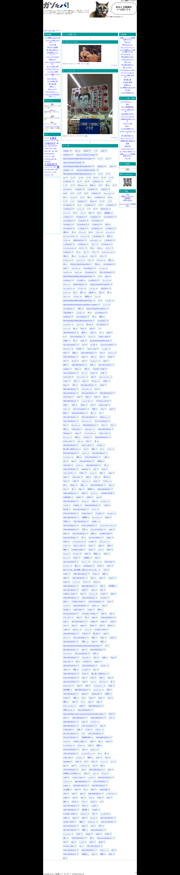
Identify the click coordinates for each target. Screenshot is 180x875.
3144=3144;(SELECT (80, 605)
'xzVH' (108, 741)
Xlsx (103, 605)
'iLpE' (112, 657)
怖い (52, 122)
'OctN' (92, 332)
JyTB (89, 745)
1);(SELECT (67, 252)
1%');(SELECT (89, 272)
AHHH (89, 497)
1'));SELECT (99, 197)
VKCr (86, 773)
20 (94, 177)
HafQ (92, 789)
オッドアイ (96, 517)
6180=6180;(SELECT (70, 597)
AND (102, 151)
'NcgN (84, 673)
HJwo (65, 385)
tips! (64, 765)
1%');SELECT (96, 228)
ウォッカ (66, 653)
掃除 (75, 698)
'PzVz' (96, 477)
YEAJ (82, 328)
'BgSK (101, 842)
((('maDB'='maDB (77, 549)
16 (64, 177)
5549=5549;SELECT (69, 356)
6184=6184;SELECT (78, 838)
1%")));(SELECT (81, 316)
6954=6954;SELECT (104, 489)
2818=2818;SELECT (88, 850)
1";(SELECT (82, 228)
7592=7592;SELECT (79, 521)
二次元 (112, 637)
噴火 (76, 566)
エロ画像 (66, 789)
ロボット (103, 850)
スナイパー (85, 421)
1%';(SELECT (102, 320)
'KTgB (107, 834)
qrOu (106, 757)
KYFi (76, 789)
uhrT (96, 557)
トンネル (82, 256)
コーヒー (104, 501)
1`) (64, 201)
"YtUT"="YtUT (78, 545)
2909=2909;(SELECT (70, 657)
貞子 (75, 381)
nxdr (73, 793)
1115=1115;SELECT (95, 537)
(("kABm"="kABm (69, 813)
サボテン (106, 481)
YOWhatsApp (87, 566)
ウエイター (85, 389)
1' (63, 185)
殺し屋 (95, 633)
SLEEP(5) (100, 166)
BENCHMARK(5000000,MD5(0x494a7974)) (77, 166)
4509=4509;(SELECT (70, 529)
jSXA (107, 276)
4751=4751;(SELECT (107, 344)
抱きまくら (104, 417)
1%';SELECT (67, 224)
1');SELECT (91, 189)
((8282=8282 (104, 789)
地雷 (93, 637)
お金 (64, 621)
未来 (78, 729)
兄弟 (108, 689)
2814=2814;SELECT (106, 817)
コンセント (94, 361)
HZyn (84, 805)
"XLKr (90, 549)
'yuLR (112, 621)
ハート (65, 213)
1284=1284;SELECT (97, 830)
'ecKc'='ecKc (76, 477)
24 (107, 181)
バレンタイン (67, 288)
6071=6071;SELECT (69, 733)
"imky (110, 473)
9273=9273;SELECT (69, 737)
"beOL (82, 340)
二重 (105, 457)
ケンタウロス (67, 745)
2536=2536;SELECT (69, 469)
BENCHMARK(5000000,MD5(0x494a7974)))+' (78, 300)
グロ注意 (80, 280)
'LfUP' (78, 834)
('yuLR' (103, 593)
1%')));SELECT (82, 224)
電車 (64, 256)
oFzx (82, 593)
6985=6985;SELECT (88, 586)
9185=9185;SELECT (69, 501)
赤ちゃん (81, 185)
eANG (109, 566)
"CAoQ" (111, 578)
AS (107, 158)
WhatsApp (66, 433)
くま (92, 681)
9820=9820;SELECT (69, 389)
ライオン (79, 312)
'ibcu (89, 702)
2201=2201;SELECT (69, 561)
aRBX (84, 493)
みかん (94, 605)
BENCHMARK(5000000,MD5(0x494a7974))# (77, 320)
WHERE (66, 151)
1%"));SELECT (68, 220)
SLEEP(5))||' (67, 316)
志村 (73, 405)
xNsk (65, 793)
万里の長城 (67, 312)
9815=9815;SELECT (98, 785)
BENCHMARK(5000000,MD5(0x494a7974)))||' (78, 276)
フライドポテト (68, 473)
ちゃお (92, 817)
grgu (101, 352)
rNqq (91, 328)
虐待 (109, 260)
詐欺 (85, 369)
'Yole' (78, 617)
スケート (96, 561)
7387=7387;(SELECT (93, 846)
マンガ (72, 197)
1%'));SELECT (68, 228)
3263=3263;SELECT (88, 597)
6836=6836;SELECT (96, 649)
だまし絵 (66, 189)
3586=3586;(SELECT (95, 769)
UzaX (83, 721)
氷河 (106, 224)
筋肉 (91, 185)
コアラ (78, 465)
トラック (79, 260)
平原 (83, 529)
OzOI (93, 641)
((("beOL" (86, 437)
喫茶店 (87, 296)
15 (106, 174)
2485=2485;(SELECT (70, 633)
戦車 (99, 609)
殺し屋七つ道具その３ (70, 449)
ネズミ (84, 453)
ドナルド (76, 296)
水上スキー (89, 429)
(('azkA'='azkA (103, 405)
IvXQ (96, 397)
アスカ (104, 773)
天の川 (96, 582)
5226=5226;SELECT (69, 421)
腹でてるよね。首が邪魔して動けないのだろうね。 (80, 570)
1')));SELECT (67, 209)
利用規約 (127, 198)
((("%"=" (82, 248)
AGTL (96, 481)
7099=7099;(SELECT (70, 673)
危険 (74, 669)
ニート (65, 328)
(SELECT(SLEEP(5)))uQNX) (72, 162)
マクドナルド (89, 433)
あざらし (76, 629)
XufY (98, 757)
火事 (87, 477)
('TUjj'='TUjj (67, 377)
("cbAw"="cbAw (77, 777)
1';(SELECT (96, 224)
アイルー (81, 288)
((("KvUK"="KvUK (102, 401)
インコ (92, 473)
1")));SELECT (67, 205)
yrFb (72, 765)
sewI (83, 361)
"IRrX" (65, 669)
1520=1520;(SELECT (95, 601)
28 (86, 181)
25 (99, 185)
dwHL (110, 685)
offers (112, 593)
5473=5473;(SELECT (70, 805)
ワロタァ (104, 665)
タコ (90, 797)
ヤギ (83, 801)
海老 (92, 533)
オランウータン (68, 706)
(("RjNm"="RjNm (77, 601)
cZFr (101, 356)
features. (97, 661)
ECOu (99, 566)
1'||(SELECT (96, 181)
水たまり (95, 381)
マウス (90, 336)
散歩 (87, 397)
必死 (64, 601)
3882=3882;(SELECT (80, 574)
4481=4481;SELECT (92, 465)
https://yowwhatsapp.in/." (104, 838)
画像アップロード (128, 196)
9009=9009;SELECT (95, 706)
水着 (64, 405)
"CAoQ (89, 609)
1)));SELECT (94, 217)
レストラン (97, 689)
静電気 (90, 489)
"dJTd (105, 570)
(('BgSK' (79, 348)
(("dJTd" (91, 541)
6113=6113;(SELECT (69, 613)
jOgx (95, 657)
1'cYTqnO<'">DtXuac (89, 613)
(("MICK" (76, 505)
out (83, 769)
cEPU (91, 842)
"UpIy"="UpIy (103, 433)
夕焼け (105, 381)
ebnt (113, 850)
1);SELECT (81, 201)
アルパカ (85, 657)
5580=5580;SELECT (69, 332)
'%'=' (85, 252)
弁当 (92, 578)
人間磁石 (87, 557)
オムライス (67, 348)
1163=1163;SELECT (81, 653)
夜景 (108, 236)
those (108, 797)
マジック (109, 232)
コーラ (93, 493)
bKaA (74, 817)
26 (64, 193)
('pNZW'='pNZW (68, 822)
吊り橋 (65, 609)
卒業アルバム (67, 710)
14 (99, 174)
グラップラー (81, 377)
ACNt (92, 677)
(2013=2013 (67, 465)
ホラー (65, 409)
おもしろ (94, 749)
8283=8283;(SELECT (80, 785)
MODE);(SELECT (79, 284)
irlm (73, 461)
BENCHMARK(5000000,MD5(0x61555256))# (77, 158)
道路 (77, 457)
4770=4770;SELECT (107, 822)
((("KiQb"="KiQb (100, 629)
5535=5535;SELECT (69, 826)
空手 (73, 385)
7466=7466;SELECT (78, 578)
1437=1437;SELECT (79, 637)
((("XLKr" (99, 513)
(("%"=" (108, 248)
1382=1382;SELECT (69, 753)
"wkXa (65, 629)
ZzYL (103, 425)
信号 (94, 653)
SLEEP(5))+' (105, 288)
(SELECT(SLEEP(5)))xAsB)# (85, 155)
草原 (91, 365)
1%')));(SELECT (89, 268)
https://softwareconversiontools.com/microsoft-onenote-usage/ (81, 645)
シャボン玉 (104, 813)
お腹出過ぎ (67, 497)
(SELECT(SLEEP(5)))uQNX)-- (86, 170)
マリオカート (98, 685)
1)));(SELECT (93, 280)
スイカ (65, 741)
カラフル (102, 681)
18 (85, 193)
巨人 (110, 485)
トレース (84, 236)
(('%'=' (92, 256)
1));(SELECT (67, 280)
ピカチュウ (67, 260)
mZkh (97, 834)
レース (75, 582)
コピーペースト (104, 377)
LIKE (111, 166)
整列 (64, 365)
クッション (67, 834)
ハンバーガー (86, 401)
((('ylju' (88, 729)
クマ (81, 213)
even (98, 497)
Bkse (93, 617)
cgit (92, 826)
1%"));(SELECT (100, 312)
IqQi (101, 625)
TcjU (64, 361)
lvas (85, 449)
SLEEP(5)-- (66, 170)
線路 (74, 352)
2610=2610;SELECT (88, 393)
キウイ (65, 637)
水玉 (98, 248)
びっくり (66, 437)
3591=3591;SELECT (88, 417)
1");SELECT (110, 205)
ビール (65, 292)
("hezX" (65, 381)
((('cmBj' (94, 809)
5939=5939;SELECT (69, 854)
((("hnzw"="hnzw (68, 846)
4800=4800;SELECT (81, 781)
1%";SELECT (80, 217)
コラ (94, 773)
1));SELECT (82, 220)
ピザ (110, 717)
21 (78, 193)
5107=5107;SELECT (79, 533)
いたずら (109, 300)
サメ (83, 373)
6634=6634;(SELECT (105, 777)
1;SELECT (104, 189)
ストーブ (106, 280)
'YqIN (100, 545)
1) (87, 177)
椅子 (90, 213)
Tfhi (64, 842)
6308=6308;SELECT (94, 793)
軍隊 (83, 332)
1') (110, 177)
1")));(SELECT (97, 236)
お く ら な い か (68, 71)
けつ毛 (93, 344)
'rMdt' (65, 578)
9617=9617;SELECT (105, 365)
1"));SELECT (89, 205)
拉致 (76, 437)
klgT (101, 590)
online (83, 826)
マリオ (65, 240)
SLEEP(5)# (66, 155)
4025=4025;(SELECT (70, 665)
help (81, 793)
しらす (82, 842)
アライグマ (67, 617)
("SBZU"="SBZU (79, 741)
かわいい (53, 110)
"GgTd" (92, 373)
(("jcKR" (99, 445)
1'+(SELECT (67, 181)
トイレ (79, 209)
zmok (105, 361)
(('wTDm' (86, 661)
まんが (74, 361)
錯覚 (108, 545)
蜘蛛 (64, 549)
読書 (93, 409)
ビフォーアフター (69, 236)
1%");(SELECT (101, 324)
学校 (96, 264)
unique (82, 625)
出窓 (100, 677)
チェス (65, 553)
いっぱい (105, 348)
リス (96, 296)
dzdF (86, 685)
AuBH (65, 797)
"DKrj (94, 501)
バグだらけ (110, 793)
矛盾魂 (84, 854)
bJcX (83, 749)
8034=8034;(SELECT (70, 453)
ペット (103, 761)
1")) (101, 201)
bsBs (83, 817)
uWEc (102, 637)
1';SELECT (95, 193)
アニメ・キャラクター (52, 126)
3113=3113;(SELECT (101, 421)
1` (71, 201)
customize (66, 369)
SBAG (77, 369)
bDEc (110, 854)
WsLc (93, 761)
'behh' (65, 477)
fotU (95, 469)
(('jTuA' (95, 574)
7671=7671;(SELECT (80, 409)
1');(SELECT (110, 228)
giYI (92, 405)
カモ (64, 625)
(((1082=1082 (67, 729)
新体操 (100, 461)
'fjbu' (73, 625)
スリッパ (92, 593)
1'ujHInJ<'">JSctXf (69, 593)
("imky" (65, 574)
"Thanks (92, 621)
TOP (45, 30)
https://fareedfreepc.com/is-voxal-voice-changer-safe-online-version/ (83, 714)
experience (85, 469)
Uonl (93, 854)
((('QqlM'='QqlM (105, 533)
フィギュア (67, 457)
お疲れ (65, 340)
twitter (103, 621)
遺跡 (81, 822)
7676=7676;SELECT (76, 336)
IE (85, 761)
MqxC (65, 533)
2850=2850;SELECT (104, 429)
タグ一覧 (51, 30)
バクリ (109, 449)
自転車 (91, 292)
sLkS (109, 769)
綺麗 (98, 745)
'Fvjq (102, 409)
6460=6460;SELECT (78, 365)
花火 (92, 356)
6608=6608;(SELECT (103, 737)
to (63, 336)
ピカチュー (92, 822)
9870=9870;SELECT (69, 445)
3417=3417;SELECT (69, 590)
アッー (115, 65)
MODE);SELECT (78, 240)
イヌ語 (93, 805)
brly (111, 613)
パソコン (92, 288)
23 (78, 181)
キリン (65, 284)
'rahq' (83, 649)
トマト (87, 629)
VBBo (65, 817)
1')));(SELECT (105, 244)
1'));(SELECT (82, 244)
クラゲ (65, 545)
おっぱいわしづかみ (70, 42)
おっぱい (111, 513)
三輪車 (107, 694)
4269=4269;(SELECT (87, 352)
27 (71, 193)
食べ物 (65, 509)
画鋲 (93, 449)
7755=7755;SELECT (99, 781)
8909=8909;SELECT (89, 425)
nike (83, 677)
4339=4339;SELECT (88, 665)
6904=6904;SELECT (69, 725)
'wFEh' (102, 385)
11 (78, 205)
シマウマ (66, 566)
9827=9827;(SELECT (70, 830)
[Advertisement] (90, 24)
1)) (81, 197)
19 (102, 177)
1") (79, 177)
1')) (99, 205)
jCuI (109, 698)
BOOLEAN (104, 209)
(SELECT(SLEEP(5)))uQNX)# (79, 264)
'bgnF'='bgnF (109, 561)
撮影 (83, 830)
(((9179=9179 (67, 397)
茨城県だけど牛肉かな (70, 773)
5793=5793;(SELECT (91, 457)
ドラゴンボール (68, 248)
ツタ (99, 549)
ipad (74, 797)
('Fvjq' (65, 481)
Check (91, 698)
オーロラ (76, 553)
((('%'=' (102, 256)
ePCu (93, 590)
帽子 (81, 292)
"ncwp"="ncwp (92, 348)
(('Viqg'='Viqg (86, 513)
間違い (96, 553)
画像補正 (108, 213)
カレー (65, 296)
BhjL (80, 489)
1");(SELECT (108, 240)
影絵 (64, 413)
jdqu (72, 842)
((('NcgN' (85, 633)
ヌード (94, 509)
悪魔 (101, 854)
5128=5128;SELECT (107, 617)
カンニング (108, 193)
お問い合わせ (127, 200)
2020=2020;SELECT (69, 641)
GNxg (77, 433)
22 (113, 185)
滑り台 (88, 324)
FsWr (78, 397)
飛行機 (84, 809)
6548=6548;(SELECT (101, 437)
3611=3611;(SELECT (80, 509)
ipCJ (64, 461)
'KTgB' (74, 801)
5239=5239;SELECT (69, 850)
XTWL (92, 625)
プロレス (84, 813)
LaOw (84, 381)
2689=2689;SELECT (78, 717)
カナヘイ (85, 481)
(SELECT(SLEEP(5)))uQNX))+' (96, 308)
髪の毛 (106, 477)
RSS (127, 194)
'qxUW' (75, 557)
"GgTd (92, 801)
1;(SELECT (67, 217)
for (99, 300)
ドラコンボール (78, 541)
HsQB (109, 549)
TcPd (102, 613)
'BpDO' (78, 497)
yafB (104, 633)
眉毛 (64, 429)
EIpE (64, 268)
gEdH (108, 332)
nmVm (65, 582)
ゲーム (81, 232)
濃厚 (64, 702)
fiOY (87, 441)
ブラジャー (103, 541)
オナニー (111, 352)
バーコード (83, 765)
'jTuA (109, 601)
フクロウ (94, 721)
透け (64, 838)
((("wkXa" (104, 597)
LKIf (83, 681)
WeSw (100, 698)
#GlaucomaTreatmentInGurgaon (99, 340)
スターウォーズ (107, 252)
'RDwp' (72, 485)
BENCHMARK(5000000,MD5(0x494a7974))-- (77, 174)
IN (94, 209)
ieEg (78, 685)
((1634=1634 (76, 429)
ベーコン (102, 268)
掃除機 (84, 517)
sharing (84, 694)
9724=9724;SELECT (69, 513)
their (104, 397)
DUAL (92, 201)
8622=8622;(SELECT (87, 385)
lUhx (112, 425)
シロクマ (66, 272)
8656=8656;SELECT (106, 393)
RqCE (111, 714)
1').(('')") (85, 582)
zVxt (83, 344)
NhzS (86, 553)
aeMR (81, 706)
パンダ (65, 605)
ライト (98, 232)
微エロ (110, 625)
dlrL (82, 797)
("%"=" (94, 252)
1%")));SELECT (109, 217)
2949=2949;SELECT (69, 586)
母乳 (79, 308)
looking (88, 834)
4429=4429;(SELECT (78, 413)
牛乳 (100, 826)
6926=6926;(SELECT (91, 505)
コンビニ (79, 757)
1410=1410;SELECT (69, 373)
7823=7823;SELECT (69, 694)
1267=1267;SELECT (69, 525)
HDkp (107, 517)
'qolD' (77, 761)
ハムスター (67, 324)
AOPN (84, 590)
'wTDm (65, 698)
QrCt (96, 389)
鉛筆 (102, 641)
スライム (75, 425)
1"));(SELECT (67, 244)
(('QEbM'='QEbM (106, 493)
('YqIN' (106, 505)
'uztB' (98, 702)
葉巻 (64, 801)
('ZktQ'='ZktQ (77, 609)
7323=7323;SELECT (88, 725)
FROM (86, 151)
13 (71, 177)
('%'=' (89, 260)
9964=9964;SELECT (69, 401)
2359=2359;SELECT (69, 769)
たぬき (65, 785)
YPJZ (105, 553)
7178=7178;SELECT (88, 525)
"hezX (111, 409)
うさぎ (65, 505)
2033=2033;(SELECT (70, 681)
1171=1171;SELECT (97, 529)
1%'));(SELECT (108, 264)
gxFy (64, 489)
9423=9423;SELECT (98, 453)
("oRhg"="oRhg (103, 336)
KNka (65, 352)
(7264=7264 (67, 757)
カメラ (77, 272)
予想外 (65, 521)
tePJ (92, 377)
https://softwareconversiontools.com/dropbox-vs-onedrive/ (80, 304)
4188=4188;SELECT (69, 493)
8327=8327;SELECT (78, 621)
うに (112, 761)
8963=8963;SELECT (69, 649)
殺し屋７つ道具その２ (99, 673)
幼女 (101, 473)
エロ (79, 441)
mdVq (84, 356)
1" (108, 201)
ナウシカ (100, 260)
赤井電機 (66, 689)
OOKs (65, 541)
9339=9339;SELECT (97, 485)
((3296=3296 (95, 694)
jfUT (93, 813)
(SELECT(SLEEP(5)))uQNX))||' (100, 284)
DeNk (101, 578)
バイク (78, 324)
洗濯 (103, 657)
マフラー (66, 781)
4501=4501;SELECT (69, 417)
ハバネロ (85, 669)
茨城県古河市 (86, 737)
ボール (80, 745)
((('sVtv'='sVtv (67, 441)
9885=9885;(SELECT (81, 689)
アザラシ (98, 729)
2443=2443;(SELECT (70, 749)
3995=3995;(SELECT (70, 517)
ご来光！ (95, 521)
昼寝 (64, 232)
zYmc (103, 469)
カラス (84, 501)
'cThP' (102, 373)
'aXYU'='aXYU (87, 445)
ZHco (65, 717)
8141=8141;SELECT (69, 537)
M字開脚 (111, 586)
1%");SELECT (96, 220)
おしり (65, 557)
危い (92, 413)
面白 (88, 63)
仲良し (83, 485)
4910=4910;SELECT (69, 393)
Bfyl (64, 425)
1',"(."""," (85, 561)
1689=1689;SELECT (97, 717)
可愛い (84, 641)
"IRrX (74, 702)
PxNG (99, 797)
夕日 (100, 292)
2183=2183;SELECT (84, 710)
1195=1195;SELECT (86, 461)
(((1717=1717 (67, 685)
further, (109, 537)
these (101, 725)
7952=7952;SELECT (106, 272)
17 (71, 185)
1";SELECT (78, 189)
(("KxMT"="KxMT (99, 369)
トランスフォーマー (107, 525)
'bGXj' (91, 545)
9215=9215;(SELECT (70, 344)
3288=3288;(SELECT (70, 809)
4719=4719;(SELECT (70, 677)
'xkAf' (111, 529)
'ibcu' (94, 669)
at (100, 801)
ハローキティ (94, 240)
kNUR (110, 356)
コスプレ (75, 268)
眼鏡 (89, 757)
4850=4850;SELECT (69, 721)
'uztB (91, 741)
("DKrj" (81, 473)
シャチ (90, 777)
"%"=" (94, 244)
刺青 (104, 574)
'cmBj (65, 777)
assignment (66, 761)
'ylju (94, 765)
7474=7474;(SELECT (94, 733)
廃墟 (100, 316)
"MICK (82, 405)
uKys (109, 677)
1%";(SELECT (67, 308)
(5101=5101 (67, 661)
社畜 (101, 586)
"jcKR (74, 481)
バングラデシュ (87, 753)
